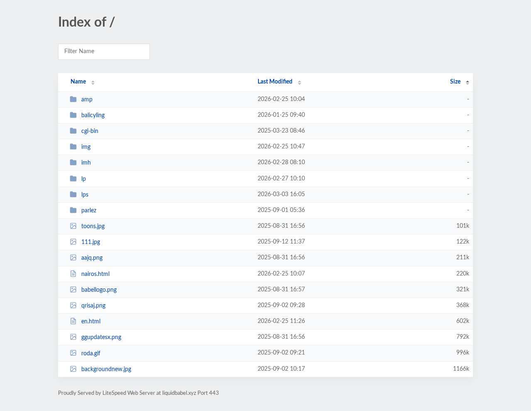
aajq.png (91, 258)
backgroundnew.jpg (106, 369)
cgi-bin (89, 131)
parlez (88, 211)
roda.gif (90, 353)
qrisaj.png (93, 306)
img (85, 147)
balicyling (93, 115)
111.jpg (90, 242)
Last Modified (275, 82)
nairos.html (95, 274)
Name (78, 82)
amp (87, 100)
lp (83, 179)
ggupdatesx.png (101, 337)
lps (84, 195)
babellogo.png (99, 290)
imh (86, 163)
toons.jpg (93, 226)
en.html (90, 322)
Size (455, 82)
